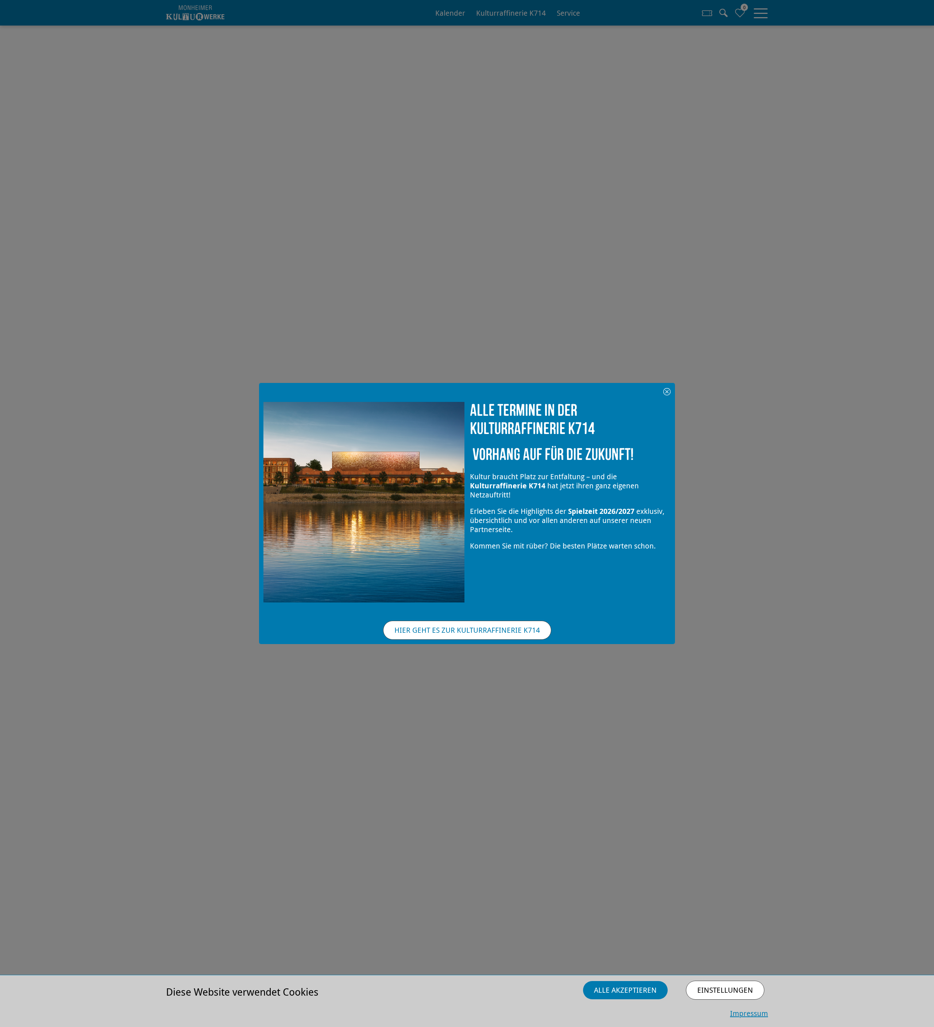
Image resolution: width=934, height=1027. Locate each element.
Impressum (749, 1013)
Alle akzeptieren (625, 990)
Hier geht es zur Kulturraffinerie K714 (467, 630)
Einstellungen (725, 990)
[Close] (666, 390)
